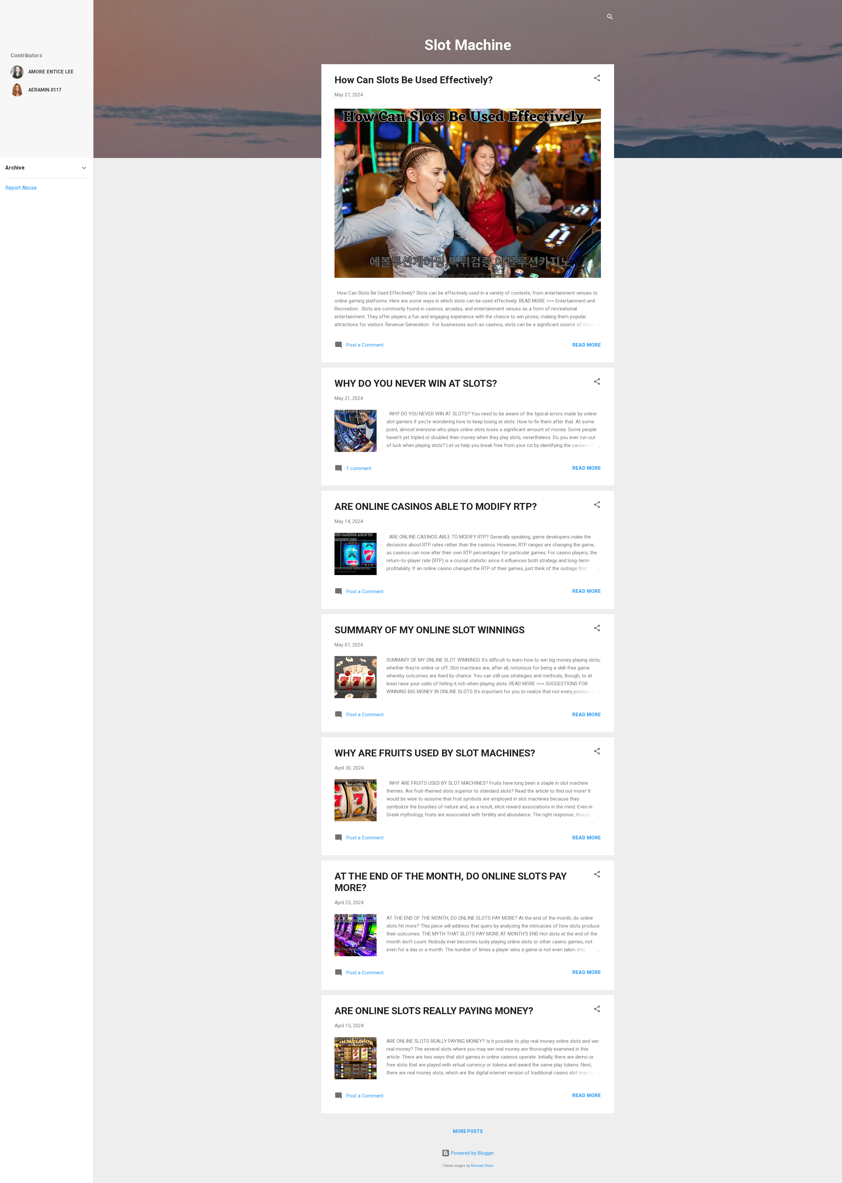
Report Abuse (21, 188)
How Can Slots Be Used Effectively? (413, 80)
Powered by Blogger (472, 1153)
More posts (468, 1131)
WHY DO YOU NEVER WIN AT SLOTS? (415, 383)
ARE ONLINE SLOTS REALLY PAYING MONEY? (433, 1010)
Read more (586, 345)
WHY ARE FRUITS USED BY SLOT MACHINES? (434, 753)
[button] (597, 79)
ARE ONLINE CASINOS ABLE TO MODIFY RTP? (435, 506)
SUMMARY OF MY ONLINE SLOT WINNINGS (429, 630)
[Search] (610, 18)
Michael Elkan (482, 1166)
